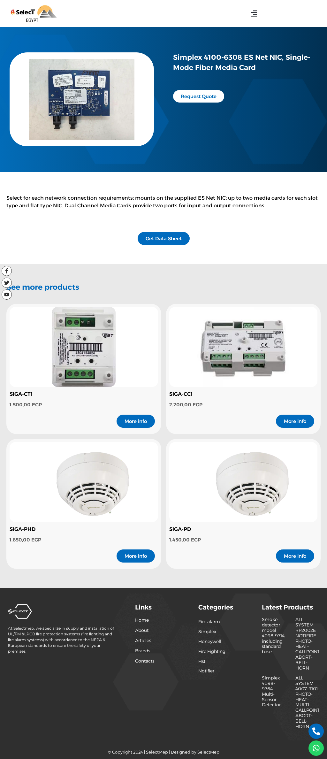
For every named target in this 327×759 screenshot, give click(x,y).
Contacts (144, 661)
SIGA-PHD (22, 529)
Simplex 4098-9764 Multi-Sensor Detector (271, 691)
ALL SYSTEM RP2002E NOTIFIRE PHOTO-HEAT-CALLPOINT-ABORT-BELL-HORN (308, 644)
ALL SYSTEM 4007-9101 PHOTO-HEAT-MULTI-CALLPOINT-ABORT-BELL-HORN (308, 702)
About (141, 630)
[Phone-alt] (316, 731)
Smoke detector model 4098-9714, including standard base (273, 636)
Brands (142, 651)
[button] (254, 13)
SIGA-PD (180, 529)
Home (142, 620)
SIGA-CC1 (181, 394)
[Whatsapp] (316, 748)
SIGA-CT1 (21, 394)
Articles (143, 640)
